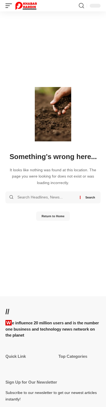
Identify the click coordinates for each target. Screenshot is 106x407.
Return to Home (53, 216)
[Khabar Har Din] (26, 5)
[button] (10, 5)
